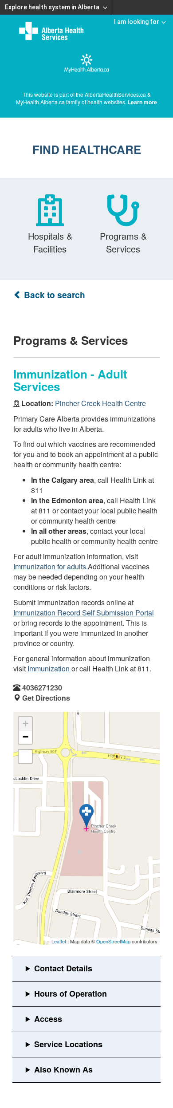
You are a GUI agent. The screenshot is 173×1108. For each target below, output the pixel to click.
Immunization (49, 668)
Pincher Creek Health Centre (100, 403)
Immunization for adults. (50, 566)
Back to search (53, 295)
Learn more (142, 102)
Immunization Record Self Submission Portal (83, 612)
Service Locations (68, 1044)
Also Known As (63, 1069)
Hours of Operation (70, 993)
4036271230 (42, 687)
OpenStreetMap (113, 941)
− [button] (25, 736)
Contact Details (63, 968)
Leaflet (58, 941)
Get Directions (46, 698)
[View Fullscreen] (25, 756)
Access (48, 1019)
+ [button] (25, 723)
